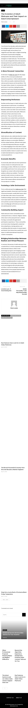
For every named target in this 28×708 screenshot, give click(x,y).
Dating (3, 10)
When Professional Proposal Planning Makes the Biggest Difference (7, 655)
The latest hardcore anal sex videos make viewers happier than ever (7, 679)
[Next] (6, 688)
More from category (7, 318)
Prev (4, 599)
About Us (19, 697)
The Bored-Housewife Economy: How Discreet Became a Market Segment (12, 469)
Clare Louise (4, 22)
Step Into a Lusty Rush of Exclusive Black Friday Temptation (14, 593)
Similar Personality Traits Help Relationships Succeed (21, 291)
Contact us (9, 697)
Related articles (6, 315)
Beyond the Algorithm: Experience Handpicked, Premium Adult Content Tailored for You (20, 655)
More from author (15, 315)
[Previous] (3, 688)
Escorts (5, 630)
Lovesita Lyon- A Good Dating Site (6, 290)
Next (7, 599)
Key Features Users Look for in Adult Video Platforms (12, 344)
